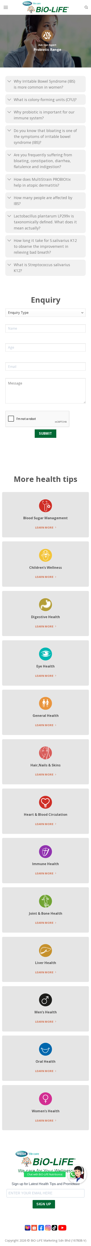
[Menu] (5, 7)
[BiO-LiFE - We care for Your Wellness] (46, 7)
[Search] (86, 7)
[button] (77, 1174)
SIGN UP (43, 1204)
